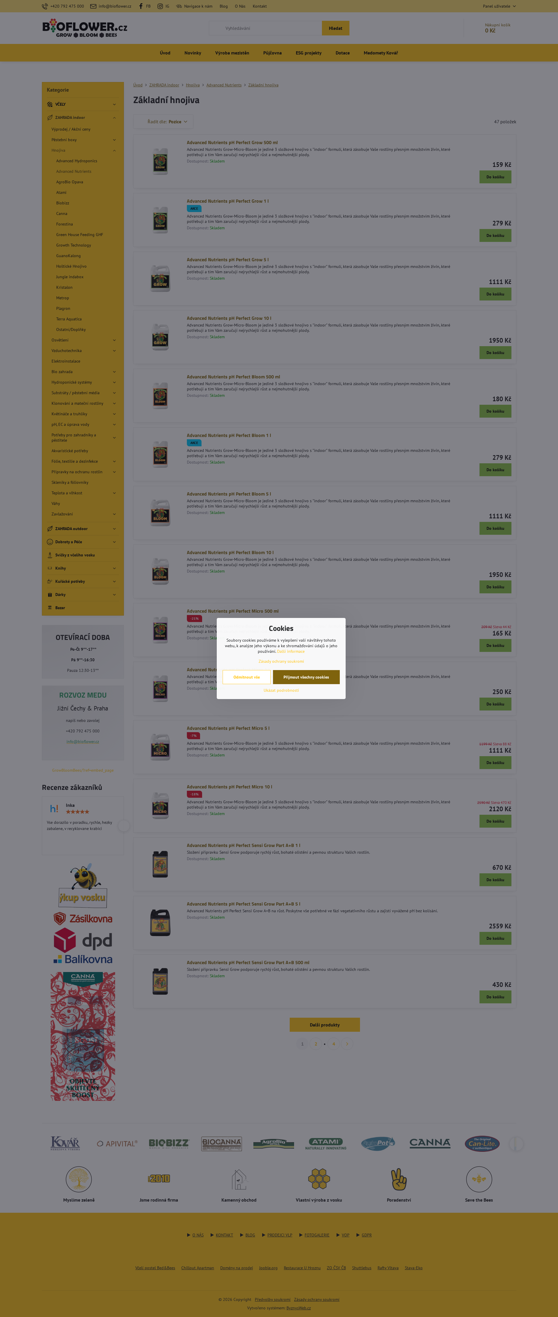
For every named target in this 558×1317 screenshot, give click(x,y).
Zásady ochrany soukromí (281, 661)
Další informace (291, 651)
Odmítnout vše (246, 677)
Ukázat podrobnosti (281, 690)
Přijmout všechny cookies (306, 677)
